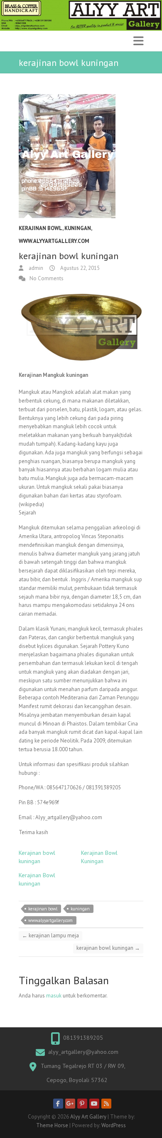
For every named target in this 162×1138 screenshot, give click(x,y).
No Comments (46, 278)
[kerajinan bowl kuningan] (81, 156)
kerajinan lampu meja (50, 935)
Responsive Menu (138, 40)
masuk (53, 995)
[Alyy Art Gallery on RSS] (106, 1104)
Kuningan (77, 228)
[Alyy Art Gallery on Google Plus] (70, 1104)
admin (35, 268)
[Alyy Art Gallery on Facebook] (58, 1104)
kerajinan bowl (40, 228)
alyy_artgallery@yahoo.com (83, 1052)
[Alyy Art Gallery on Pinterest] (82, 1104)
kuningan (80, 909)
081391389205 (83, 1037)
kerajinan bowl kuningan (108, 947)
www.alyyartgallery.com (54, 241)
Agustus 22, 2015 (79, 268)
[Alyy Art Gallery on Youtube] (94, 1104)
